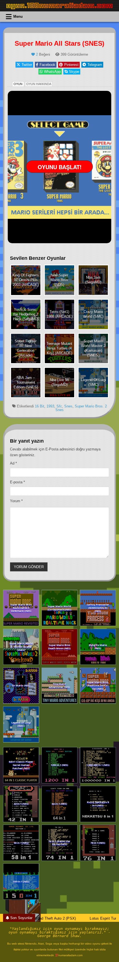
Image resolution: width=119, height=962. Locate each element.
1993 (50, 406)
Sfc (59, 406)
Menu (18, 16)
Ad (13, 463)
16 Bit (39, 406)
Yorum (16, 501)
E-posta (17, 482)
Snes (68, 406)
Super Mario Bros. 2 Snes (81, 408)
